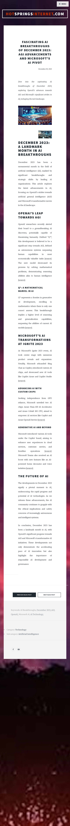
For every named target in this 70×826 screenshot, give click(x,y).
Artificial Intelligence (28, 634)
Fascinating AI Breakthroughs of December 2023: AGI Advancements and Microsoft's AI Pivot (35, 52)
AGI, (53, 610)
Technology (20, 630)
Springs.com (35, 13)
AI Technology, (36, 614)
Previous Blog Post (24, 595)
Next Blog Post (49, 595)
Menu (64, 4)
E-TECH (32, 667)
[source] (48, 258)
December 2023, (44, 610)
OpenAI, (15, 614)
